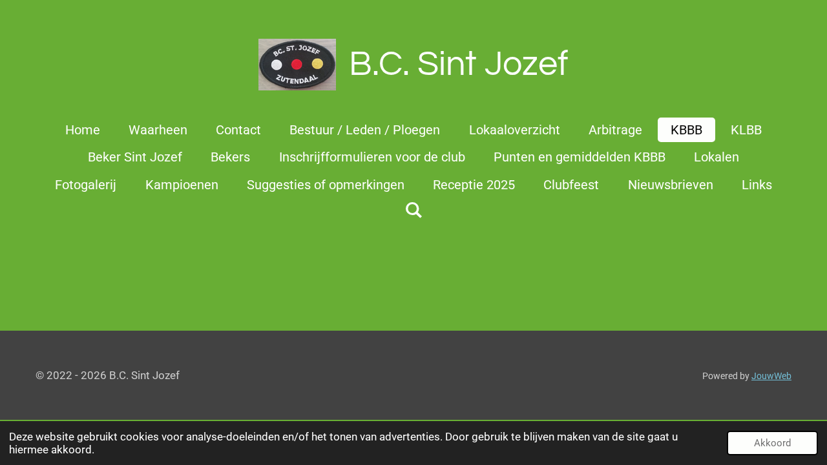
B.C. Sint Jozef (459, 64)
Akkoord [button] (772, 443)
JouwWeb (771, 376)
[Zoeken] (413, 210)
